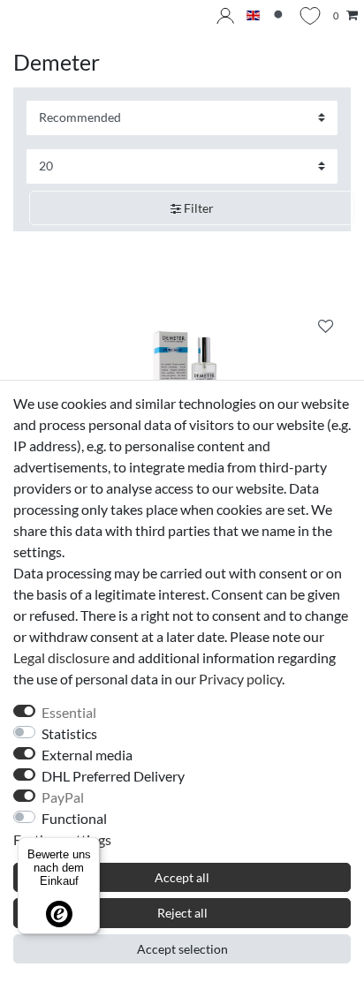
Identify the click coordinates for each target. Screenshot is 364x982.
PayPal (63, 797)
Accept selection (182, 948)
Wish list (326, 328)
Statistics (69, 733)
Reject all (182, 912)
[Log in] (225, 16)
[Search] (279, 16)
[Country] (253, 16)
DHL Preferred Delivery (113, 775)
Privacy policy (240, 678)
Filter (197, 207)
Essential (69, 712)
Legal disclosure (61, 657)
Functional (74, 818)
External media (87, 754)
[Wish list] (310, 16)
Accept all (182, 877)
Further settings (62, 839)
